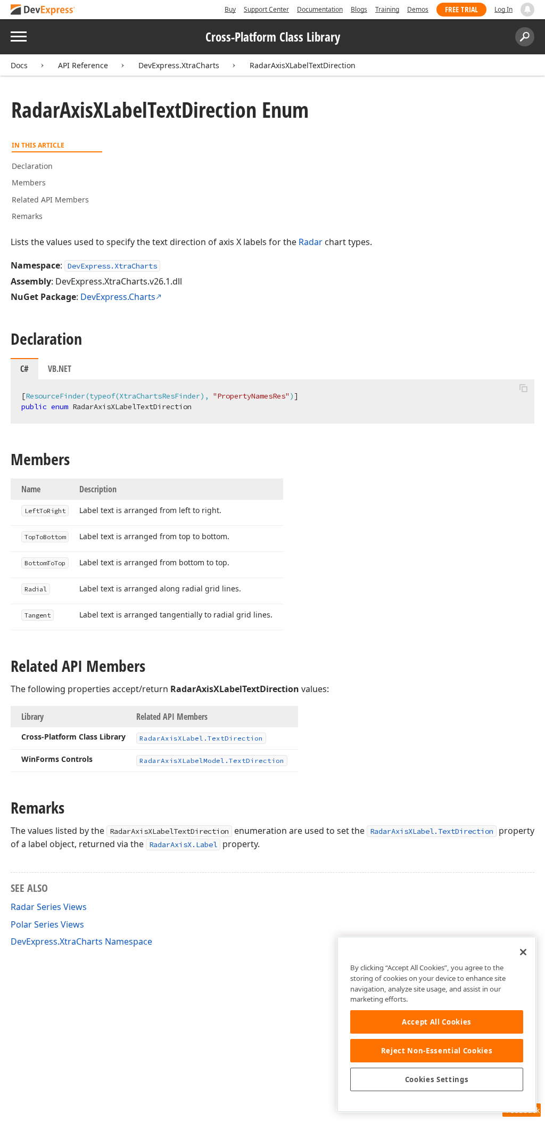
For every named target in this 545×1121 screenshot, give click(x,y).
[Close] (523, 952)
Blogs (359, 9)
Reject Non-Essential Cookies (436, 1050)
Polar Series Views (47, 924)
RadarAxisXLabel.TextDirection (431, 831)
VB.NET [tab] (59, 369)
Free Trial (461, 9)
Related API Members (50, 199)
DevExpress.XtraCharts (178, 65)
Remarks (27, 216)
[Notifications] (527, 10)
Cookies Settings (437, 1079)
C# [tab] (24, 369)
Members (29, 182)
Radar (311, 242)
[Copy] (523, 388)
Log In (503, 9)
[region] (436, 1024)
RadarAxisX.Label (183, 844)
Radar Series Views (49, 907)
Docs (19, 65)
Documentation (320, 9)
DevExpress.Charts (117, 297)
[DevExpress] (43, 10)
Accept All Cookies (437, 1022)
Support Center (266, 9)
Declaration (32, 166)
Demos (417, 9)
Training (387, 9)
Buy (230, 9)
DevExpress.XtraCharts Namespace (81, 941)
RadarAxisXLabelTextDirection (303, 65)
